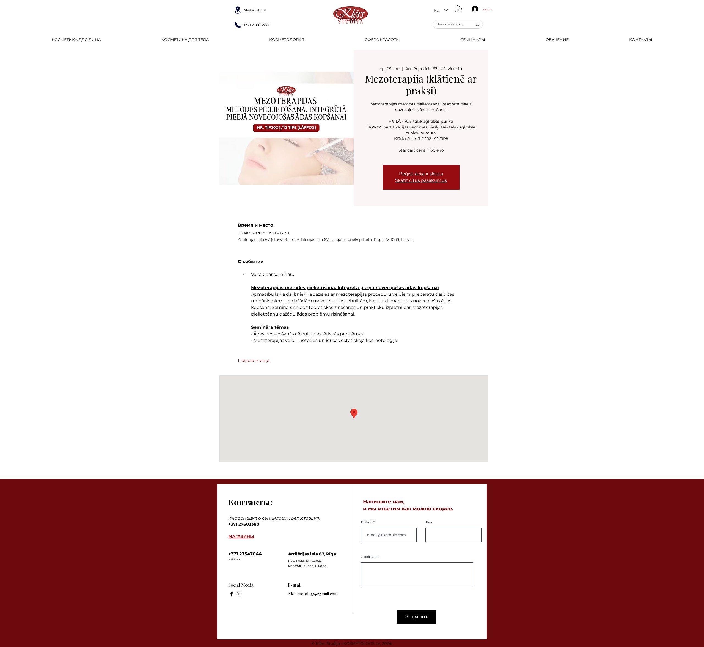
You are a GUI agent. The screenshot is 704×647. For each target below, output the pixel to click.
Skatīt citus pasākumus (421, 180)
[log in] (474, 9)
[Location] (237, 10)
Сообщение (370, 556)
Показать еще (254, 360)
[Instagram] (239, 594)
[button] (462, 8)
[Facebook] (231, 594)
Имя (429, 521)
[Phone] (237, 25)
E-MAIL (366, 521)
